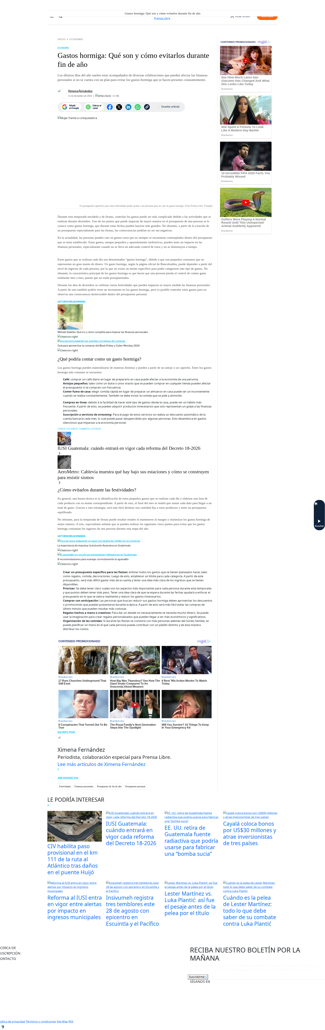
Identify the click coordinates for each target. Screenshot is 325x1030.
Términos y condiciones (41, 1021)
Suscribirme (197, 977)
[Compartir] (137, 107)
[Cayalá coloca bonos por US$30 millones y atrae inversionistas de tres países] (250, 815)
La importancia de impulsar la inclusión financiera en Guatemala (94, 545)
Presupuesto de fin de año (109, 786)
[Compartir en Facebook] (109, 107)
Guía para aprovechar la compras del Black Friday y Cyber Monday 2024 (99, 345)
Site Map (62, 1021)
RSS (71, 1021)
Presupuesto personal (135, 786)
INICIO (62, 39)
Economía (76, 39)
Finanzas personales (83, 786)
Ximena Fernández (80, 91)
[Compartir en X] (119, 107)
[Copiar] (147, 107)
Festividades (65, 786)
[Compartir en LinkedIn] (128, 107)
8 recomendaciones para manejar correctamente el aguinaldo (93, 559)
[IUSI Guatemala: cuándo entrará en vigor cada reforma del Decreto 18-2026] (133, 815)
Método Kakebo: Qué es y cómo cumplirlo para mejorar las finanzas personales (103, 332)
